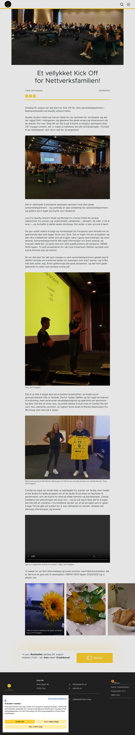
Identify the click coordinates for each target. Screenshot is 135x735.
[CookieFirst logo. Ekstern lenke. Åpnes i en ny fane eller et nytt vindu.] (6, 701)
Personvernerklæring (57, 698)
